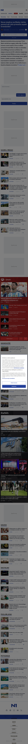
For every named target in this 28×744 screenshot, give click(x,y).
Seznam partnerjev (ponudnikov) (8, 378)
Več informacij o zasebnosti (19, 367)
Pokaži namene (14, 382)
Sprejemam (14, 386)
